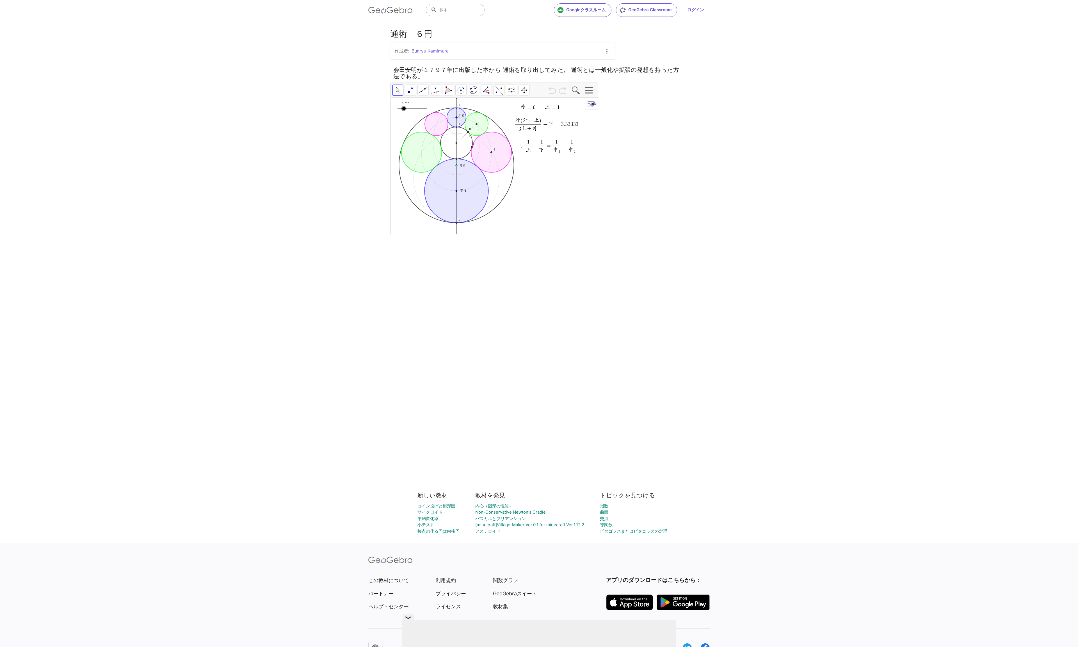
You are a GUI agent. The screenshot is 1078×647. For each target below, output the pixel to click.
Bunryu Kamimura (430, 51)
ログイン (695, 9)
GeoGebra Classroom (650, 9)
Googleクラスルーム (586, 9)
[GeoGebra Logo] (390, 10)
